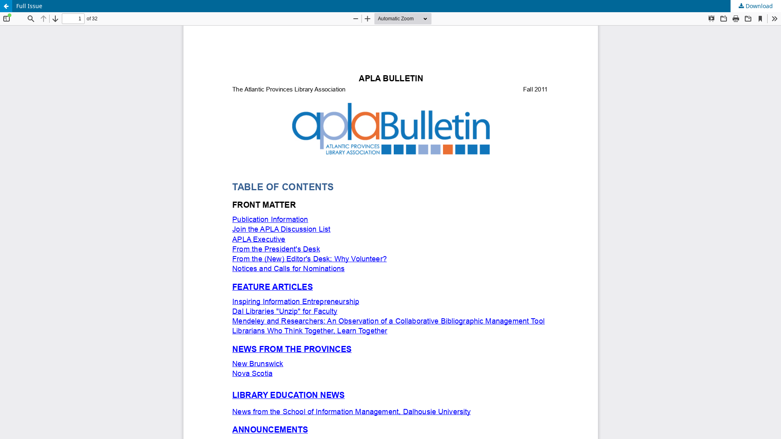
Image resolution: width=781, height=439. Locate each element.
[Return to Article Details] (6, 6)
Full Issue (29, 6)
